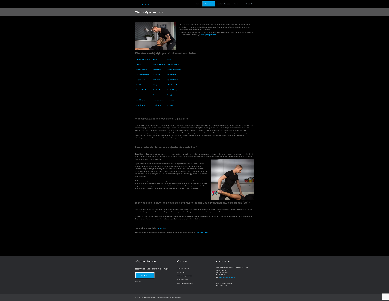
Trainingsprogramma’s (208, 35)
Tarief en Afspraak (223, 4)
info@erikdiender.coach (227, 277)
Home (198, 4)
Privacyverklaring (182, 279)
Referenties (238, 4)
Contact (249, 4)
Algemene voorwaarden (185, 283)
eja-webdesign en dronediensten (170, 297)
